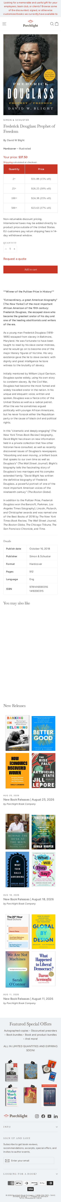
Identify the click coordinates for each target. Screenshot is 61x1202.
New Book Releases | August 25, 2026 (28, 799)
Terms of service (39, 1196)
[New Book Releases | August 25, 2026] (30, 752)
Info (7, 1126)
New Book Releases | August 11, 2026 (28, 998)
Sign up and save (16, 1138)
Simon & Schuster (16, 120)
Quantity (10, 243)
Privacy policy (20, 1196)
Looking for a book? (20, 1173)
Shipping (8, 162)
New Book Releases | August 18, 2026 (28, 899)
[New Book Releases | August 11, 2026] (30, 951)
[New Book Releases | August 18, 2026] (30, 851)
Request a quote (14, 259)
